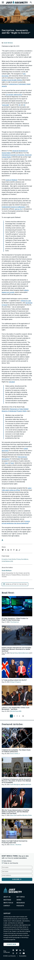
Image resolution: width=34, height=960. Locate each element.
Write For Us (8, 903)
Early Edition (7, 861)
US (19, 105)
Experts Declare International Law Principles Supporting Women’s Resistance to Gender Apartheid (16, 649)
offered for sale (26, 301)
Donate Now (11, 944)
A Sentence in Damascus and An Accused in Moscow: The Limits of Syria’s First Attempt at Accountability (16, 780)
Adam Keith (13, 815)
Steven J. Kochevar (15, 844)
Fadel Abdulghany (15, 784)
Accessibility (22, 956)
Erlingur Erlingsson (15, 682)
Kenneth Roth (27, 784)
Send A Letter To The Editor (16, 584)
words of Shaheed (11, 180)
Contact (6, 906)
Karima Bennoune (24, 653)
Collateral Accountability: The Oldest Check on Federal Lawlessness (16, 750)
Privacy (18, 559)
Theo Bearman (14, 622)
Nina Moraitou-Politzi (26, 815)
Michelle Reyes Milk (15, 711)
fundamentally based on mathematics (13, 207)
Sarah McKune (8, 43)
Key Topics (21, 897)
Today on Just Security (11, 863)
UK (24, 105)
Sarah (6, 570)
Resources (21, 903)
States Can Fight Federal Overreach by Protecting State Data (14, 841)
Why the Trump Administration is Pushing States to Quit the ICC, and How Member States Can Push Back (15, 811)
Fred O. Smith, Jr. (15, 753)
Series (19, 900)
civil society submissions (14, 94)
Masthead (7, 900)
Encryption (5, 559)
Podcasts (20, 906)
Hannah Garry (14, 653)
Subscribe (16, 879)
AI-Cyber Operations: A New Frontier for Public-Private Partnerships (15, 619)
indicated (12, 382)
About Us (6, 897)
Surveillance (24, 559)
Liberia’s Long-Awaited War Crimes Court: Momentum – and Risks (16, 708)
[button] (30, 2)
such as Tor (18, 209)
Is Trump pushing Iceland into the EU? (14, 680)
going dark (5, 105)
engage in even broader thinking (12, 80)
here (6, 463)
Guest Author (12, 559)
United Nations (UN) (7, 561)
